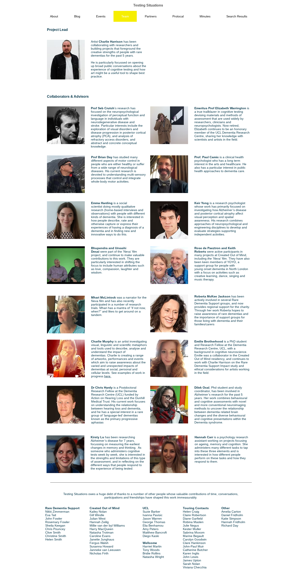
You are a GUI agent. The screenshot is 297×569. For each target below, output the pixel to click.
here (107, 376)
